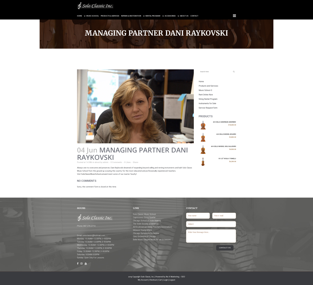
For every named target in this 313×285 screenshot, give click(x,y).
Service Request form (208, 108)
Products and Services (208, 86)
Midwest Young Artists (142, 230)
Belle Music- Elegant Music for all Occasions (152, 239)
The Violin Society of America (145, 224)
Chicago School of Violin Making (147, 220)
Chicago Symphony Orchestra (146, 233)
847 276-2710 (89, 226)
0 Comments (116, 162)
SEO (183, 276)
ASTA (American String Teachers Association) (152, 227)
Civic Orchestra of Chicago (144, 236)
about (97, 162)
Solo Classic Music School (144, 214)
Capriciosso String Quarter (144, 217)
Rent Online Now (206, 94)
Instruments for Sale (207, 103)
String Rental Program (208, 99)
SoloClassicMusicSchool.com (93, 174)
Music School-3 (205, 90)
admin (105, 162)
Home (201, 81)
